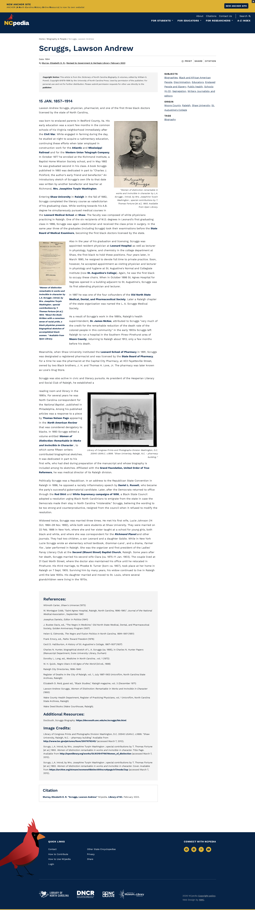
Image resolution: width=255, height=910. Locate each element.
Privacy (91, 854)
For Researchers (218, 20)
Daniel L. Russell (128, 485)
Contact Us (225, 16)
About (199, 16)
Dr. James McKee (100, 321)
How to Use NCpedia (59, 859)
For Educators (188, 20)
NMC (201, 899)
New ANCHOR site (236, 6)
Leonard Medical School (59, 214)
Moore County (78, 339)
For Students (161, 20)
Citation (210, 61)
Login (51, 864)
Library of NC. (115, 797)
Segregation (179, 91)
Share (198, 61)
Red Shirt (60, 494)
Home (42, 39)
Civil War (49, 134)
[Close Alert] (253, 1)
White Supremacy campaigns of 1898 (96, 494)
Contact (52, 849)
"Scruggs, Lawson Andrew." (82, 797)
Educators (198, 82)
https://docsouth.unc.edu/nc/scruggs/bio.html (101, 720)
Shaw (81, 214)
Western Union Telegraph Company (87, 152)
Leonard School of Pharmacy (119, 351)
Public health (195, 86)
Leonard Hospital (121, 245)
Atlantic (77, 147)
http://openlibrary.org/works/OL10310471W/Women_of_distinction (95, 753)
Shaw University (60, 196)
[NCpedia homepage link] (16, 20)
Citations (211, 16)
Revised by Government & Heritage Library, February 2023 (95, 63)
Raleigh (79, 196)
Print (188, 61)
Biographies (171, 77)
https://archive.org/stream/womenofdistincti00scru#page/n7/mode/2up (88, 769)
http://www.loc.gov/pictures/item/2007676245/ (69, 741)
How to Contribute (58, 854)
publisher (47, 87)
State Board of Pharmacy (137, 356)
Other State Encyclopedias (101, 849)
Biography (170, 119)
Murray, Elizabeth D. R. (54, 63)
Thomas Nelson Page (56, 418)
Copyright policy (206, 895)
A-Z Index (244, 20)
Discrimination (182, 82)
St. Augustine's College (101, 272)
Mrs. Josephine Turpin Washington (75, 188)
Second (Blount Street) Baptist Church (96, 552)
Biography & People (57, 39)
